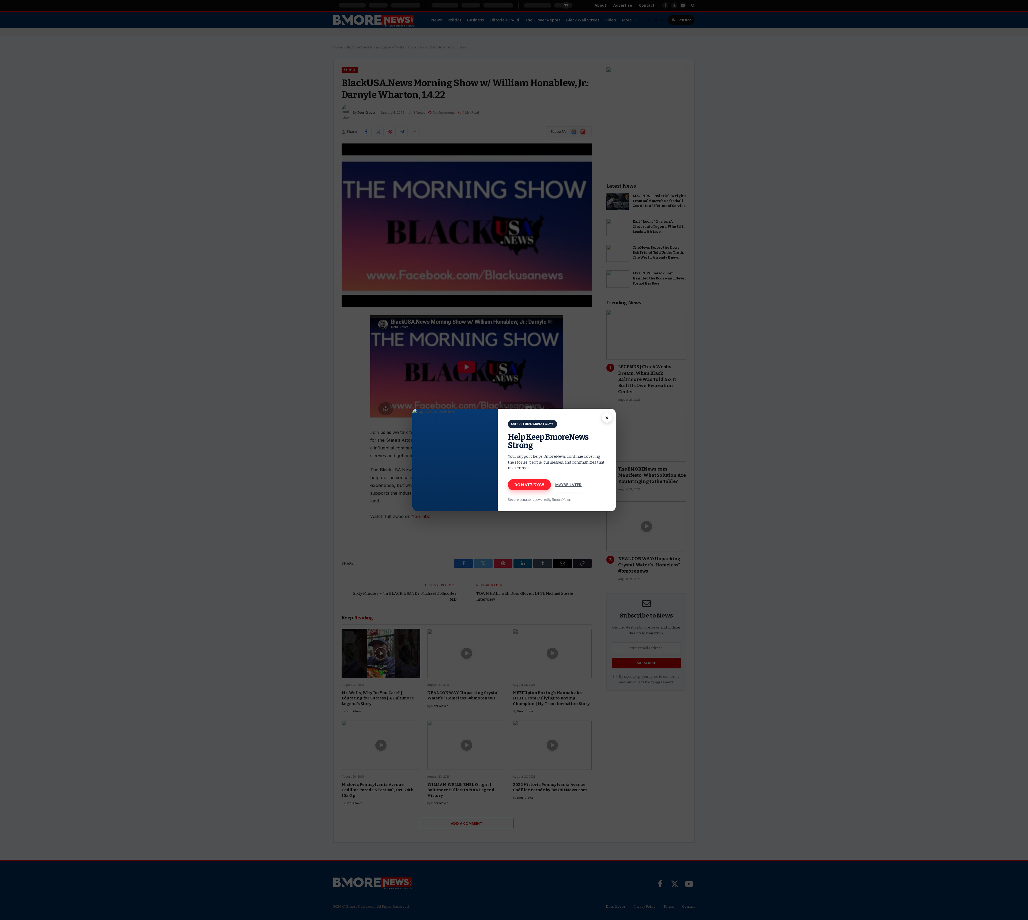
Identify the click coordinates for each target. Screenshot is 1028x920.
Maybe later (568, 484)
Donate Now (529, 484)
